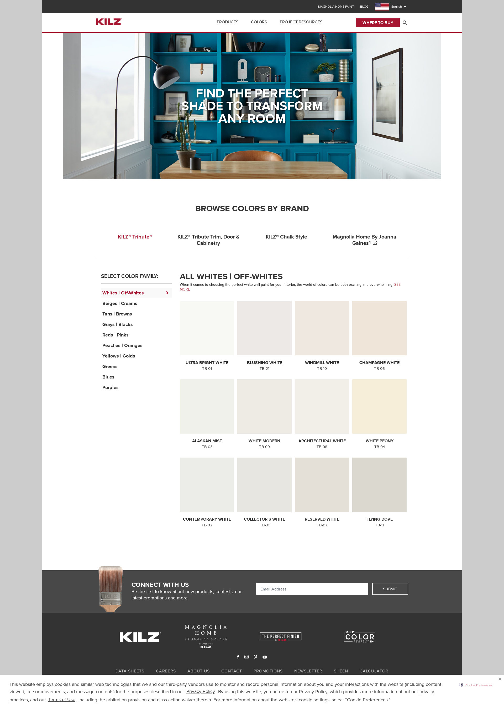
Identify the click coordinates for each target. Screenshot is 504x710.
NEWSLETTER (308, 671)
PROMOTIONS (268, 671)
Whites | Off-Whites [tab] (123, 292)
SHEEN (341, 671)
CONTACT (231, 671)
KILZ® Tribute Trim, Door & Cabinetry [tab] (208, 240)
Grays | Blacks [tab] (117, 324)
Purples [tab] (110, 387)
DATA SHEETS (130, 671)
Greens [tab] (110, 366)
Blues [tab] (108, 377)
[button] (476, 685)
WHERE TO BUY (378, 23)
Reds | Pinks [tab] (115, 334)
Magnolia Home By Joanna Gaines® (364, 240)
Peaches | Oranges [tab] (122, 345)
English (399, 6)
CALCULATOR (374, 671)
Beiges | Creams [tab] (119, 303)
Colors (259, 22)
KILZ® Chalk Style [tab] (286, 237)
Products (227, 22)
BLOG (364, 6)
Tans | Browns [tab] (117, 313)
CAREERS (166, 671)
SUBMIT (390, 589)
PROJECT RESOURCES (301, 22)
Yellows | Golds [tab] (118, 356)
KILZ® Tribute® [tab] (135, 237)
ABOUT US (198, 671)
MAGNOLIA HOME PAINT (336, 6)
